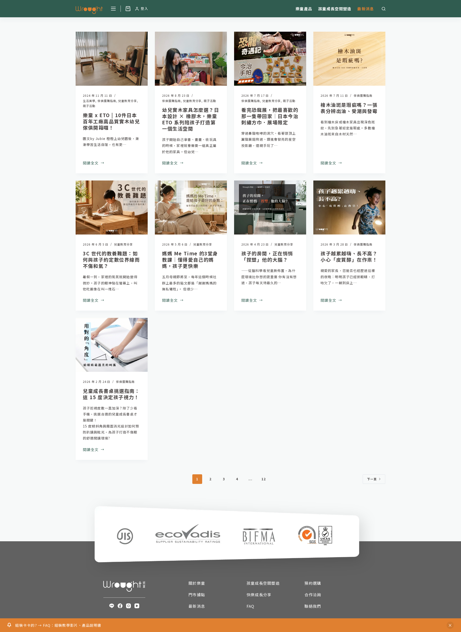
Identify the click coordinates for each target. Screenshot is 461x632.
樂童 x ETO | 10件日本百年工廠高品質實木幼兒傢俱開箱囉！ (111, 121)
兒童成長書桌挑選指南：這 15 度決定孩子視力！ (111, 394)
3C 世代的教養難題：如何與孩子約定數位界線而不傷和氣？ (111, 259)
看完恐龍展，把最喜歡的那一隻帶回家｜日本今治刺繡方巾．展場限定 (269, 116)
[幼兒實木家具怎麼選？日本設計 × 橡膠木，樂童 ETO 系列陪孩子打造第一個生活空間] (191, 59)
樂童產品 (304, 9)
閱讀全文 (90, 162)
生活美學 (89, 101)
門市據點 (196, 594)
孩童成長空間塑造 (334, 9)
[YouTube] (136, 605)
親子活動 (89, 106)
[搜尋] (383, 9)
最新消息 (365, 9)
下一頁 (372, 479)
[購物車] (128, 8)
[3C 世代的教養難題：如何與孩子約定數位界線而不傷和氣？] (112, 208)
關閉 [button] (450, 625)
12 (263, 478)
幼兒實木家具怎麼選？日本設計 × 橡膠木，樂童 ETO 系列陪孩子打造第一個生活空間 (190, 119)
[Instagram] (128, 605)
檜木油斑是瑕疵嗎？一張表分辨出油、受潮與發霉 (349, 107)
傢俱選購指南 (106, 101)
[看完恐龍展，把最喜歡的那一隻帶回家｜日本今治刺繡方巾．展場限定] (270, 59)
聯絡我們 (312, 606)
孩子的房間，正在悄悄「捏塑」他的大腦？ (267, 256)
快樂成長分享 (259, 594)
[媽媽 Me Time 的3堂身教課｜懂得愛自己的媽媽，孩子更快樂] (191, 208)
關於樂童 (196, 583)
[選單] (113, 8)
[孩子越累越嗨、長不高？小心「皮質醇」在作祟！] (349, 208)
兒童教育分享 (127, 101)
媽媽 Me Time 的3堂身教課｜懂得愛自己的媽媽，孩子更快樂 (190, 259)
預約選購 (312, 583)
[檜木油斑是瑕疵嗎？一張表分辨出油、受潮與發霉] (349, 59)
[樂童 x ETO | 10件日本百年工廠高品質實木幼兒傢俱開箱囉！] (112, 59)
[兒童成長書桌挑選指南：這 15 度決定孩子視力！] (112, 345)
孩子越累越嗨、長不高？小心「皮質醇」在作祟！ (349, 256)
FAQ (251, 606)
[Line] (111, 605)
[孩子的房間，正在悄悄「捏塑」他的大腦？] (270, 208)
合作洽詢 (312, 594)
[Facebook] (120, 605)
